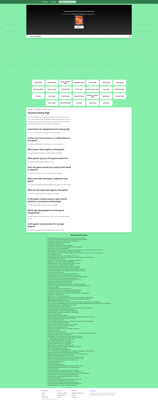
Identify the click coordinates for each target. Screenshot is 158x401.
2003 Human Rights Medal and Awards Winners (59, 300)
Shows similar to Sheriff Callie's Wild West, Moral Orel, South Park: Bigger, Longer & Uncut (69, 285)
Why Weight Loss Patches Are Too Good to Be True (59, 282)
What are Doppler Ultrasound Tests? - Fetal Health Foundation (62, 385)
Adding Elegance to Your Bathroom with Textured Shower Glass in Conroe (65, 336)
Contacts (59, 397)
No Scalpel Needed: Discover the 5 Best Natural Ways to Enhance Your (64, 275)
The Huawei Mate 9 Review (54, 363)
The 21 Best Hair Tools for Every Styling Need (58, 248)
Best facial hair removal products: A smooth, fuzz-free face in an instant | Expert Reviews (68, 373)
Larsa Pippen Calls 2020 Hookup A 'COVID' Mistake (59, 288)
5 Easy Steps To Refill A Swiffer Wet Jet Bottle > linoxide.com (61, 309)
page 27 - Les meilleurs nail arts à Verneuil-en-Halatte (60, 281)
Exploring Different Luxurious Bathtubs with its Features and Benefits (64, 267)
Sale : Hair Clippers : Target (54, 254)
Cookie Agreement (61, 395)
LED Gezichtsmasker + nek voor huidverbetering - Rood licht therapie (64, 263)
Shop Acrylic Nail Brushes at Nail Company (58, 315)
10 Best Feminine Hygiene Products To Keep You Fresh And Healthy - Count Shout (67, 269)
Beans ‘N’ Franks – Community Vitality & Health (59, 296)
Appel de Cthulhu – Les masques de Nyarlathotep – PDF (61, 345)
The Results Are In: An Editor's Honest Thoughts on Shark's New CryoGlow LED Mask (67, 276)
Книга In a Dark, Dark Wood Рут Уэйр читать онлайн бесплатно (63, 360)
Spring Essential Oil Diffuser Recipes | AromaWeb (59, 340)
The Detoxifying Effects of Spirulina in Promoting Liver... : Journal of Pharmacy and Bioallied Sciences (71, 257)
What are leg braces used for (54, 314)
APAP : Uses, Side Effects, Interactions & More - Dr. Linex (61, 355)
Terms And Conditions (62, 393)
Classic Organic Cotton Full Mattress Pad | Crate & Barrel (61, 380)
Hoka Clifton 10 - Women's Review (56, 294)
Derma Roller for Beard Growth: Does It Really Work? (60, 245)
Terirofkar (44, 2)
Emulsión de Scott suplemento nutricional (57, 327)
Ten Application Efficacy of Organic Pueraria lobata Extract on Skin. (63, 256)
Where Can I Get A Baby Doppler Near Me (57, 348)
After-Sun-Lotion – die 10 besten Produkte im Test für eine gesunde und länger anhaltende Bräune (71, 297)
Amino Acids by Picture (53, 368)
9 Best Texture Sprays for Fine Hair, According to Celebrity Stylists (63, 311)
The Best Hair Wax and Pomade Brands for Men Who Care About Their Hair (65, 371)
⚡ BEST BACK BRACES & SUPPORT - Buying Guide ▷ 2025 (61, 339)
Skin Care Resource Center (54, 330)
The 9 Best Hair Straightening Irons (56, 244)
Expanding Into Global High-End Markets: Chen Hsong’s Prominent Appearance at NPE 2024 (69, 299)
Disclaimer (74, 397)
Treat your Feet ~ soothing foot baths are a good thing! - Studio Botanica (65, 260)
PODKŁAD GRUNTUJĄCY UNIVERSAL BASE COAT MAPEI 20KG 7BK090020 (64, 383)
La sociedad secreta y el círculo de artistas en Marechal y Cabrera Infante (65, 337)
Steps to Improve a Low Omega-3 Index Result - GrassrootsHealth (63, 382)
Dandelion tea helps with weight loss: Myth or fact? (60, 334)
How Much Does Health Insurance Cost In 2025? (59, 242)
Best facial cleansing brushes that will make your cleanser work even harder (65, 358)
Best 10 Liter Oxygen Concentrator (56, 319)
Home (43, 393)
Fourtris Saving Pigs (48, 109)
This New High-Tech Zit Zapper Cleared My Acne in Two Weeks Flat (63, 312)
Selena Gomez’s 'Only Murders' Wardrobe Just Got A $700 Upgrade (63, 241)
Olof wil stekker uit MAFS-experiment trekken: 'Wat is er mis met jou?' (64, 266)
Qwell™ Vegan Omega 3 (53, 287)
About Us (74, 395)
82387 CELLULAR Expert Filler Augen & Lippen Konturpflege (61, 318)
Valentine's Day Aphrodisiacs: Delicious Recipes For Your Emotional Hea (64, 379)
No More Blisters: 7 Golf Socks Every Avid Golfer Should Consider (63, 374)
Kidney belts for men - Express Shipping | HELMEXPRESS (61, 262)
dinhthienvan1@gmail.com (78, 393)
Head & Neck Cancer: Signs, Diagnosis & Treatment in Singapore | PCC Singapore (67, 238)
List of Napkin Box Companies (55, 377)
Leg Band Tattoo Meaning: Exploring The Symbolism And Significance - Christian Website (68, 293)
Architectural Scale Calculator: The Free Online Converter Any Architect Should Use (67, 270)
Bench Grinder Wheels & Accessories (56, 259)
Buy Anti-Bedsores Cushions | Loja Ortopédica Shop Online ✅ (62, 305)
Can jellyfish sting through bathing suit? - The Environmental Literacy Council (66, 357)
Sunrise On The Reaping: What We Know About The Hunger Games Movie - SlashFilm (67, 239)
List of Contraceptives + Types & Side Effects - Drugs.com (61, 264)
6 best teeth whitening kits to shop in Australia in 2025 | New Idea (63, 370)
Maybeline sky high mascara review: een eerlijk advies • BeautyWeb (63, 376)
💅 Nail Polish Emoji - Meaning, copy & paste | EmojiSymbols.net (63, 273)
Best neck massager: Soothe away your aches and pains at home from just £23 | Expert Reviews (70, 308)
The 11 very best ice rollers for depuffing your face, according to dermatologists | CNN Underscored (71, 351)
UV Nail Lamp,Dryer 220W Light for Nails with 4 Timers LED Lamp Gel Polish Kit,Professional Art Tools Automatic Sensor (75, 253)
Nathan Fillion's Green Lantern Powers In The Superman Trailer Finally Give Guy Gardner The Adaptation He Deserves (75, 250)
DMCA (43, 395)
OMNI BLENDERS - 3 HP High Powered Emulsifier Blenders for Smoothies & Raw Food (68, 354)
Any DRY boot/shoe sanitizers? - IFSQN (57, 331)
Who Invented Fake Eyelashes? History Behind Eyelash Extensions (63, 278)
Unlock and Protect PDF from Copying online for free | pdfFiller (62, 324)
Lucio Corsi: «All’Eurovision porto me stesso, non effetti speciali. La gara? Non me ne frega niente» (70, 321)
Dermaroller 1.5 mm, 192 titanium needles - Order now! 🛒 (61, 325)
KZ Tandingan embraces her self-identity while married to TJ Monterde (64, 291)
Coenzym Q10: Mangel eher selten (56, 361)
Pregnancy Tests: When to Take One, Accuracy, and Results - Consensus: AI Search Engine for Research (72, 333)
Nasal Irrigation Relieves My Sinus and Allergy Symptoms (61, 342)
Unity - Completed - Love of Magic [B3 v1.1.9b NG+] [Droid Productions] (64, 251)
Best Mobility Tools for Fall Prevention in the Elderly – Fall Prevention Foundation (66, 284)
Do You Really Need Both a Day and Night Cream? (59, 306)
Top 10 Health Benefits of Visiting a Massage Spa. (59, 349)
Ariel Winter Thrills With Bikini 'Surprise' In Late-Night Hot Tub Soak (63, 328)
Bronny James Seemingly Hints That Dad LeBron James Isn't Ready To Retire (65, 366)
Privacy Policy (45, 397)
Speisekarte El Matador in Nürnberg (56, 364)
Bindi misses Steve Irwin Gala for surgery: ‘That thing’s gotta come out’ (64, 346)
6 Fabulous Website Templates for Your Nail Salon (59, 343)
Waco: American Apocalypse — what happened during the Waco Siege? (64, 290)
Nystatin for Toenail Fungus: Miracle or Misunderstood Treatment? (63, 352)
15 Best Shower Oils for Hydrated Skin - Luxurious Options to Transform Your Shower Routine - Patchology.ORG (74, 302)
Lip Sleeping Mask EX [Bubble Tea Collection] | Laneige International (63, 367)
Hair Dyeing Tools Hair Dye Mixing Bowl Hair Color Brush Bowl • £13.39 (64, 279)
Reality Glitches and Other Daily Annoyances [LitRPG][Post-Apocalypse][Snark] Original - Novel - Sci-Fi (71, 316)
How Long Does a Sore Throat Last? (56, 272)
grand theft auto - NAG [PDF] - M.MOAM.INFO (58, 322)
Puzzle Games (38, 109)
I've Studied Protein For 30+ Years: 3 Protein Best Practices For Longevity (65, 247)
